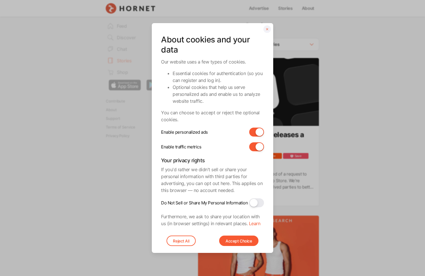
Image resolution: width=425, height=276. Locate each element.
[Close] (267, 29)
